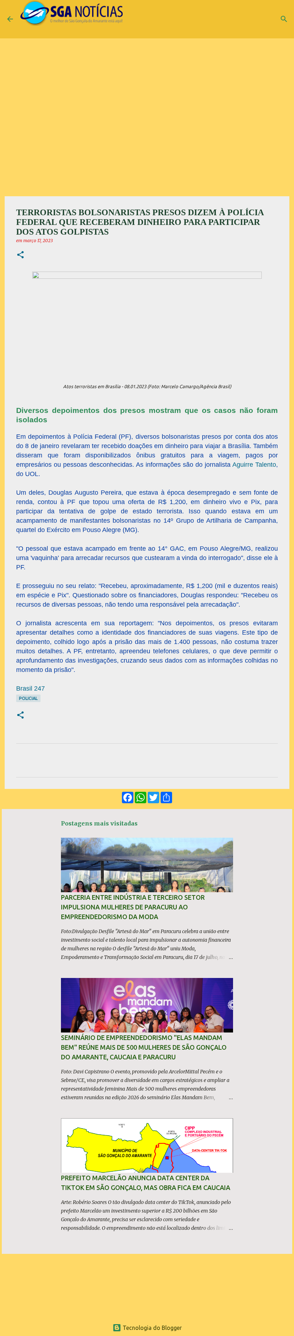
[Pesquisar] (284, 19)
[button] (20, 255)
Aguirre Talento (254, 464)
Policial (28, 698)
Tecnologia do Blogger (151, 1328)
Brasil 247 (30, 688)
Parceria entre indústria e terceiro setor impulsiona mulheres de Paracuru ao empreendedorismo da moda (133, 907)
